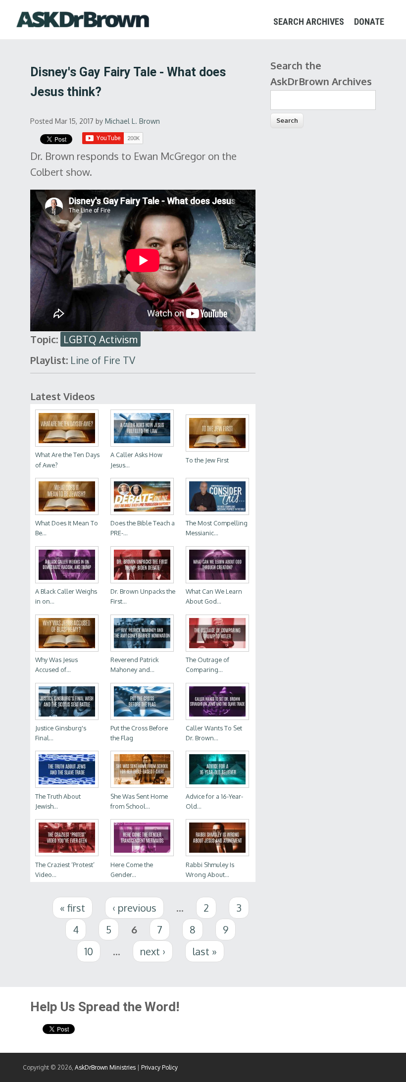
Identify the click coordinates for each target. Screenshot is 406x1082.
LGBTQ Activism (100, 339)
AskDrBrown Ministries (105, 1067)
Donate (369, 21)
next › (152, 951)
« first (72, 907)
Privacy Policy (159, 1067)
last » (205, 951)
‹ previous (134, 907)
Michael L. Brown (132, 121)
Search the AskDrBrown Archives (321, 73)
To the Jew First (207, 460)
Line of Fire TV (102, 360)
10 (88, 951)
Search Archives (308, 21)
